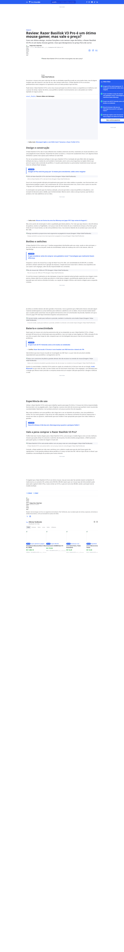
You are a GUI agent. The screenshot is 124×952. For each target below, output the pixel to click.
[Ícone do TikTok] (94, 2)
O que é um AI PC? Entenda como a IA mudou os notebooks (49, 345)
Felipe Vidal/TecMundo (47, 77)
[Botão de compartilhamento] (89, 50)
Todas (28, 527)
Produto (28, 30)
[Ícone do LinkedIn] (97, 2)
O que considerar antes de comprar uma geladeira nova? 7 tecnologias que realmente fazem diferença (61, 257)
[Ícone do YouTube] (92, 2)
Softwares (53, 527)
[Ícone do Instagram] (89, 2)
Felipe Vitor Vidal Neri (36, 45)
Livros (43, 527)
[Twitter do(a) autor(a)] (27, 516)
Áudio (48, 527)
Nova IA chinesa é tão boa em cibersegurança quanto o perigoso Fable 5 (53, 425)
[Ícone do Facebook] (86, 2)
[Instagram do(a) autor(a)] (30, 516)
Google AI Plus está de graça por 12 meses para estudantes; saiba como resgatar (57, 172)
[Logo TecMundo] (34, 2)
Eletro (39, 527)
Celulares (34, 527)
